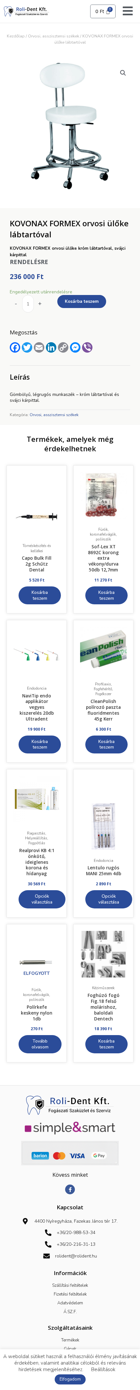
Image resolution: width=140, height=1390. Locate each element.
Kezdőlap (16, 36)
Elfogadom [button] (70, 1379)
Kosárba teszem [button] (40, 595)
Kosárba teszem (82, 301)
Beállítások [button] (103, 1369)
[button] (123, 73)
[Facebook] (15, 347)
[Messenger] (75, 347)
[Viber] (87, 347)
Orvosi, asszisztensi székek (53, 36)
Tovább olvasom (40, 1044)
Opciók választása (42, 899)
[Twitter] (27, 347)
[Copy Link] (63, 347)
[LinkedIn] (51, 347)
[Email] (39, 347)
